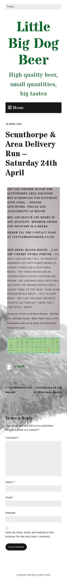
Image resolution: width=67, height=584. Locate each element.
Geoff (20, 366)
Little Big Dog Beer (33, 44)
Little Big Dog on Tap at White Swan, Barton (48, 390)
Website (10, 512)
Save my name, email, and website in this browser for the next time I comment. (29, 534)
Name (10, 482)
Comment (12, 437)
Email (9, 497)
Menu (18, 108)
